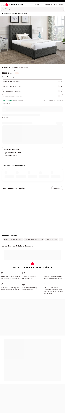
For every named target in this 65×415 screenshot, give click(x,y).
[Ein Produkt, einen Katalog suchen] (3, 9)
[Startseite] (2, 13)
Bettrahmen (24, 13)
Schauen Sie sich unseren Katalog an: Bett (13, 165)
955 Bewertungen (23, 67)
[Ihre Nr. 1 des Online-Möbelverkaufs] (14, 4)
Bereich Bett (14, 13)
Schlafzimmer (7, 13)
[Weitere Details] (9, 103)
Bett (19, 13)
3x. (8, 103)
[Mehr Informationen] (62, 100)
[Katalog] (3, 4)
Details (4, 77)
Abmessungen (11, 77)
